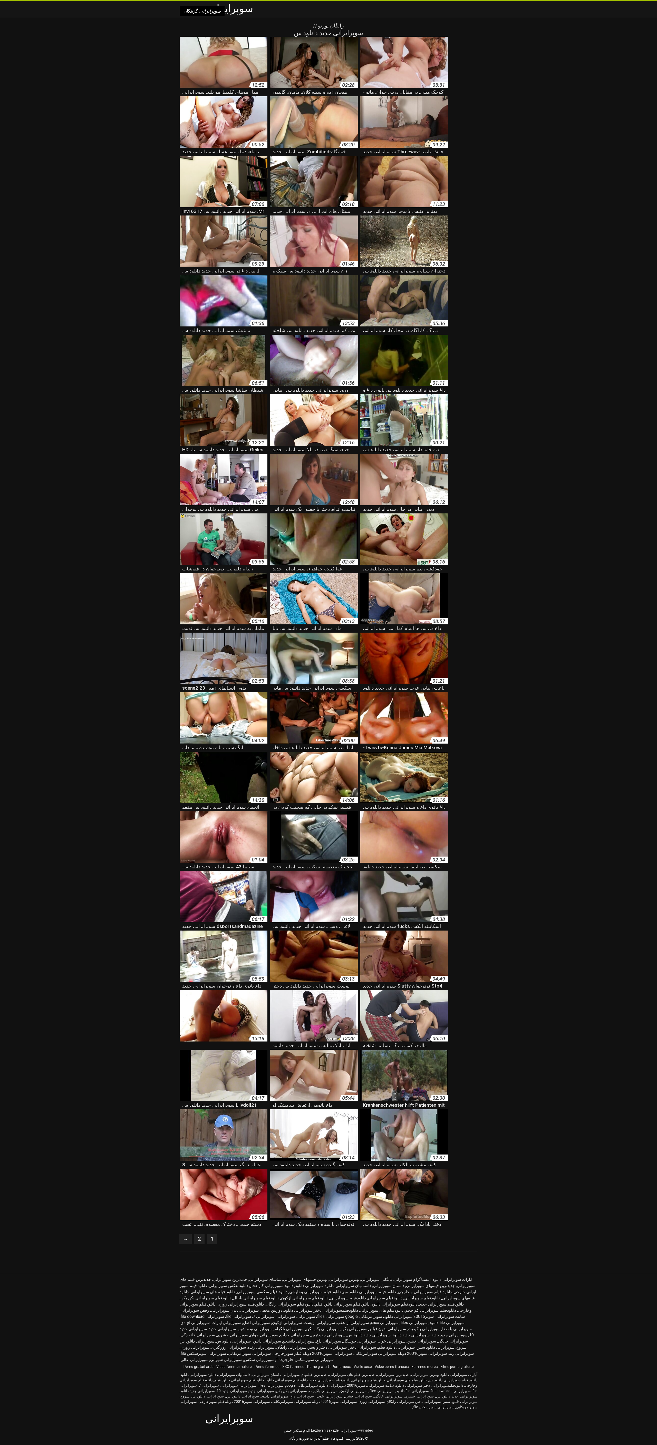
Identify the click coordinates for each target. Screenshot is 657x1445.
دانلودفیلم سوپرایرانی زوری (240, 1304)
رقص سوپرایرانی (194, 1310)
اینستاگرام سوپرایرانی (412, 1279)
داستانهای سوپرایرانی (353, 1285)
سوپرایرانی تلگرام (289, 1328)
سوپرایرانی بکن (354, 1328)
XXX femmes (293, 1367)
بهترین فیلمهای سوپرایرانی (305, 1279)
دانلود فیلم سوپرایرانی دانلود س (369, 1291)
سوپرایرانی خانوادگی (197, 1335)
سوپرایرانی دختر (362, 1347)
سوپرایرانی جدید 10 (232, 1391)
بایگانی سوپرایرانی (376, 1279)
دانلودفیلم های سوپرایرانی (381, 1310)
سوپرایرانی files (414, 1322)
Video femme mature (234, 1367)
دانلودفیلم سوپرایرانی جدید (441, 1304)
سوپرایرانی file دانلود (447, 1322)
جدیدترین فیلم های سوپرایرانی (352, 1375)
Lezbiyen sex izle (325, 1430)
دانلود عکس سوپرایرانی (228, 1285)
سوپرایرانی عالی (194, 1359)
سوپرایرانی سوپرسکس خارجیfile (305, 1359)
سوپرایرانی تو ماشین (255, 1328)
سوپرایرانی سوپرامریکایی (249, 1353)
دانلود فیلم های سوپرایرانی (212, 1291)
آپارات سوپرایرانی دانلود (452, 1279)
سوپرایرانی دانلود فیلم (396, 1347)
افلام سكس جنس (297, 1430)
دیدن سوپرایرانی (224, 1310)
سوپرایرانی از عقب (353, 1322)
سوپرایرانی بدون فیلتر (387, 1328)
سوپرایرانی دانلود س (233, 1341)
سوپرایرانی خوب (391, 1341)
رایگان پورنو (330, 26)
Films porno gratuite (457, 1367)
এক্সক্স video (365, 1430)
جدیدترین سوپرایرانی (230, 1279)
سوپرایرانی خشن (421, 1341)
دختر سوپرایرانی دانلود (303, 1310)
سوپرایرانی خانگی (453, 1341)
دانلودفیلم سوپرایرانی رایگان (289, 1304)
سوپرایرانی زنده (261, 1347)
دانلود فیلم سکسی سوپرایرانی (262, 1291)
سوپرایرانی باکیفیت (424, 1328)
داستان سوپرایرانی (388, 1285)
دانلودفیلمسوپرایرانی (340, 1310)
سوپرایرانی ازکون (287, 1322)
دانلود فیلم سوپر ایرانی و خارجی (425, 1291)
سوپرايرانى (306, 1316)
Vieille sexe (363, 1367)
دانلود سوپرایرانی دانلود (314, 1285)
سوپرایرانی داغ (328, 1341)
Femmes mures (425, 1367)
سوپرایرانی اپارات (226, 1322)
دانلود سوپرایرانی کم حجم (271, 1285)
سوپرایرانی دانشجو (298, 1341)
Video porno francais (392, 1367)
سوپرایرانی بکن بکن (323, 1328)
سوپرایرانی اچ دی (195, 1322)
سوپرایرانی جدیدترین (328, 1335)
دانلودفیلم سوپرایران (385, 1298)
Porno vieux (341, 1367)
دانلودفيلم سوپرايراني (422, 1298)
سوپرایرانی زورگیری (228, 1347)
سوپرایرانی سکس (259, 1359)
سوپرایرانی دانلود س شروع (202, 1396)
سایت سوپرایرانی (450, 1316)
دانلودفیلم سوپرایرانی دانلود (394, 1304)
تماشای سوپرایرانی (265, 1279)
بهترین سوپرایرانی (344, 1279)
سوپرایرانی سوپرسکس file (203, 1353)
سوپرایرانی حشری (232, 1335)
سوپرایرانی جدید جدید (449, 1335)
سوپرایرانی (285, 1316)
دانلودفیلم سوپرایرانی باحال (256, 1298)
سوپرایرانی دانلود (267, 1341)
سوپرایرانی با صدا (457, 1328)
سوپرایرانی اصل (256, 1322)
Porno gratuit (318, 1367)
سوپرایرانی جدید (222, 1328)
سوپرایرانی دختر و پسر (327, 1347)
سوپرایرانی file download (202, 1316)
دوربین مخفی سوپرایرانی (261, 1310)
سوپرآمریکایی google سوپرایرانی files (349, 1316)
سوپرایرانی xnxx (385, 1322)
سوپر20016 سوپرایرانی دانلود (409, 1316)
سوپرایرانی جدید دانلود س (369, 1335)
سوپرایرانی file (238, 1316)
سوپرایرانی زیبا (461, 1353)
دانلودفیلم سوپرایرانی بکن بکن (205, 1298)
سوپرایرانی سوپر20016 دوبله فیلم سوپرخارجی (312, 1353)
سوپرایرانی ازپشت (319, 1322)
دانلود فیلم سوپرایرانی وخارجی (315, 1291)
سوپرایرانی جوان (264, 1335)
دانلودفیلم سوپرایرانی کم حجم (430, 1310)
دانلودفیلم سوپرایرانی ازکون (304, 1298)
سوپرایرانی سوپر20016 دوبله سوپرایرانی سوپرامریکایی (400, 1353)
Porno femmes (267, 1367)
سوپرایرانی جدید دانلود (411, 1335)
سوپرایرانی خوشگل (359, 1341)
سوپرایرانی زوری (194, 1347)
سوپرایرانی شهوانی (226, 1359)
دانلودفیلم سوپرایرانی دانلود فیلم (342, 1304)
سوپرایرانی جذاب (294, 1335)
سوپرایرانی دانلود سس (436, 1347)
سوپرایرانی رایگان (291, 1347)
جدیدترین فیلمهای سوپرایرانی (430, 1285)
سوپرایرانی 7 (264, 1316)
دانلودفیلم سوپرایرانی (348, 1298)
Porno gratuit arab (198, 1367)
